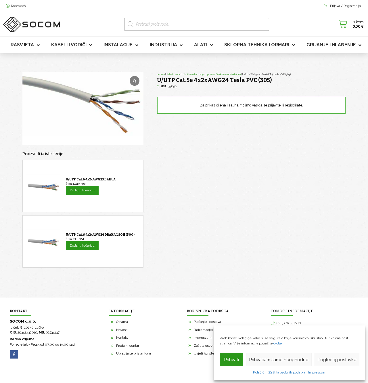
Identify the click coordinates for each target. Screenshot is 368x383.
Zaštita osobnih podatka (286, 372)
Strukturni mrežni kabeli (228, 74)
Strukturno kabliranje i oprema (198, 74)
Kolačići (259, 372)
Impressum (317, 372)
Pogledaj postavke (337, 359)
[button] (349, 24)
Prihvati (231, 359)
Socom (161, 74)
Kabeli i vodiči (173, 74)
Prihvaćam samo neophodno (278, 359)
